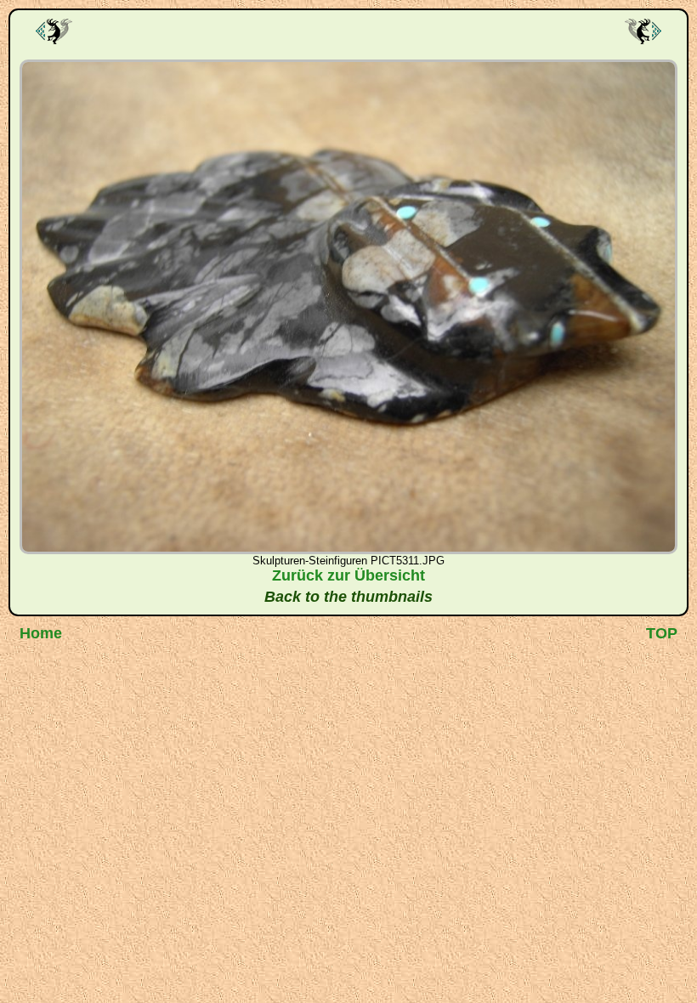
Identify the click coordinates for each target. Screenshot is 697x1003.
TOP (661, 633)
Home (41, 633)
